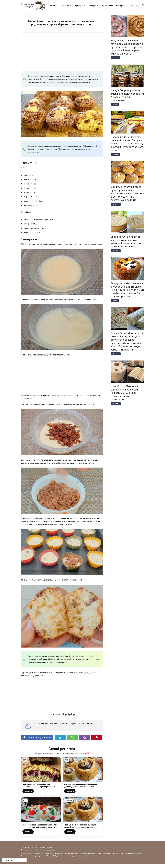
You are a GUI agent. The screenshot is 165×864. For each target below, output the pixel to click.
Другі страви (107, 6)
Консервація (121, 6)
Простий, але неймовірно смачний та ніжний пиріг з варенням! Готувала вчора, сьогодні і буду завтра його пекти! (127, 143)
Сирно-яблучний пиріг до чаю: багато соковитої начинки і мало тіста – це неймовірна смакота (126, 241)
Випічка (53, 6)
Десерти (92, 6)
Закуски (65, 6)
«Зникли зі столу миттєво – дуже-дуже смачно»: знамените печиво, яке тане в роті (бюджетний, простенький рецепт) (127, 193)
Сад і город (135, 6)
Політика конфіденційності (46, 850)
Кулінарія (79, 6)
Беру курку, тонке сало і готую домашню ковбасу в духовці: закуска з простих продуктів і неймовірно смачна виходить (127, 47)
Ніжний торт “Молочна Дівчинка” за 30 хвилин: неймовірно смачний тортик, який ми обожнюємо (125, 393)
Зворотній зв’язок (27, 850)
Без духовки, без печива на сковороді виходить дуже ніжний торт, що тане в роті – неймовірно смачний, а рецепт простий (127, 290)
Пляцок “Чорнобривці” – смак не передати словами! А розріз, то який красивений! (127, 95)
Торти (115, 104)
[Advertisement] (62, 51)
